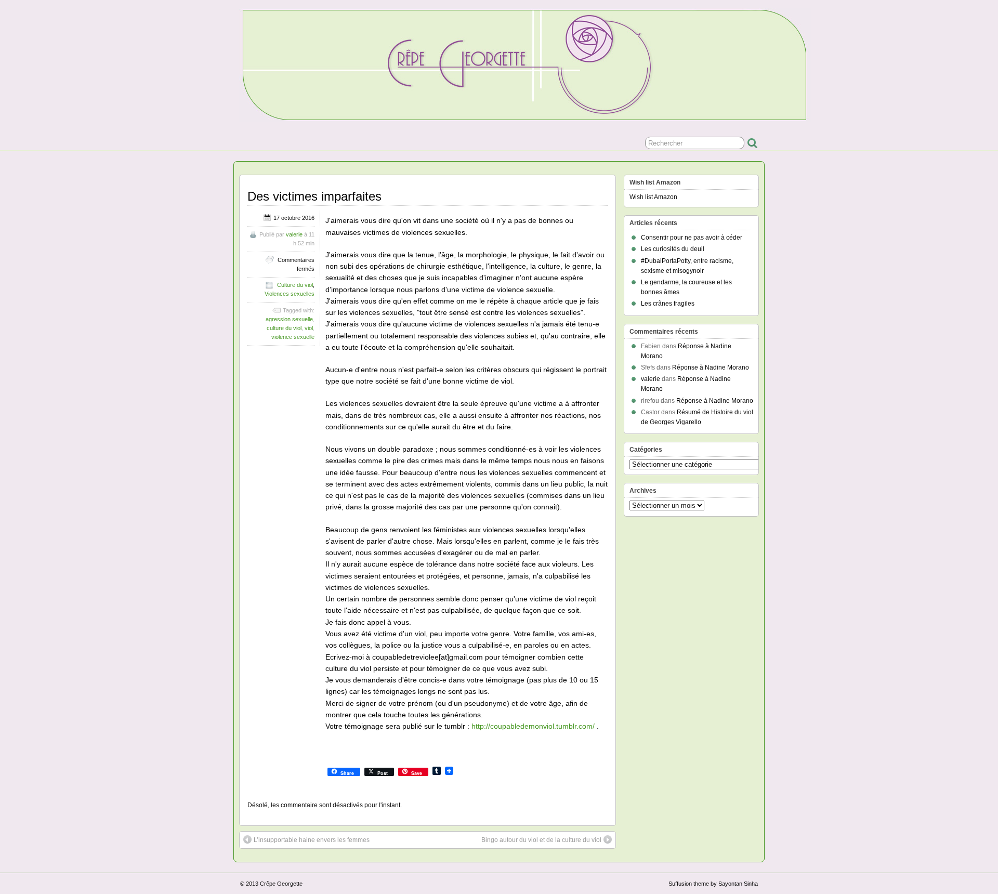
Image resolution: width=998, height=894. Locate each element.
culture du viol (284, 328)
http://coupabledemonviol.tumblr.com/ (533, 726)
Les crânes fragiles (667, 303)
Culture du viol (295, 285)
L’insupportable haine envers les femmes (312, 840)
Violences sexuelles (289, 294)
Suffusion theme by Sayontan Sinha (713, 883)
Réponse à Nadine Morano (710, 367)
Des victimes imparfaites (314, 196)
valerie (294, 234)
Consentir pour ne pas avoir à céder (691, 237)
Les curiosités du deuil (672, 249)
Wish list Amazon (653, 197)
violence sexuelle (292, 337)
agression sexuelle (289, 319)
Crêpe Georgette (281, 883)
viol (309, 328)
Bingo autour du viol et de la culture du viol (541, 840)
